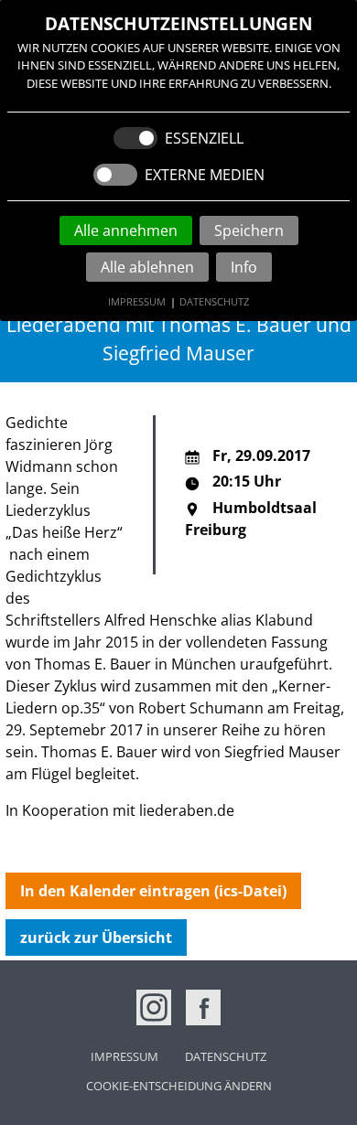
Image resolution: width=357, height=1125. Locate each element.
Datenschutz (214, 301)
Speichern (249, 230)
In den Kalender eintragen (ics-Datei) (153, 891)
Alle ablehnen (147, 267)
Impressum (137, 301)
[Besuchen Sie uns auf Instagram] (153, 1007)
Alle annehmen (126, 230)
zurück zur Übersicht (96, 937)
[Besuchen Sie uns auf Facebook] (203, 1007)
